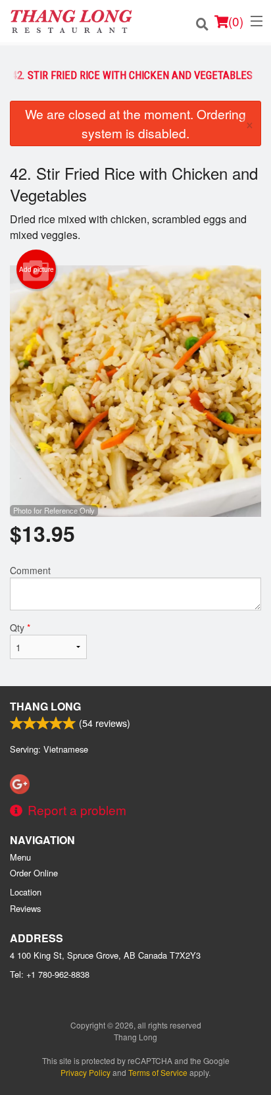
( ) (235, 21)
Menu (20, 857)
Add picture (36, 269)
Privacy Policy (86, 1072)
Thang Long (45, 706)
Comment (30, 570)
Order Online (34, 873)
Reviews (25, 908)
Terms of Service (157, 1072)
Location (25, 892)
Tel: (49, 974)
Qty (20, 627)
